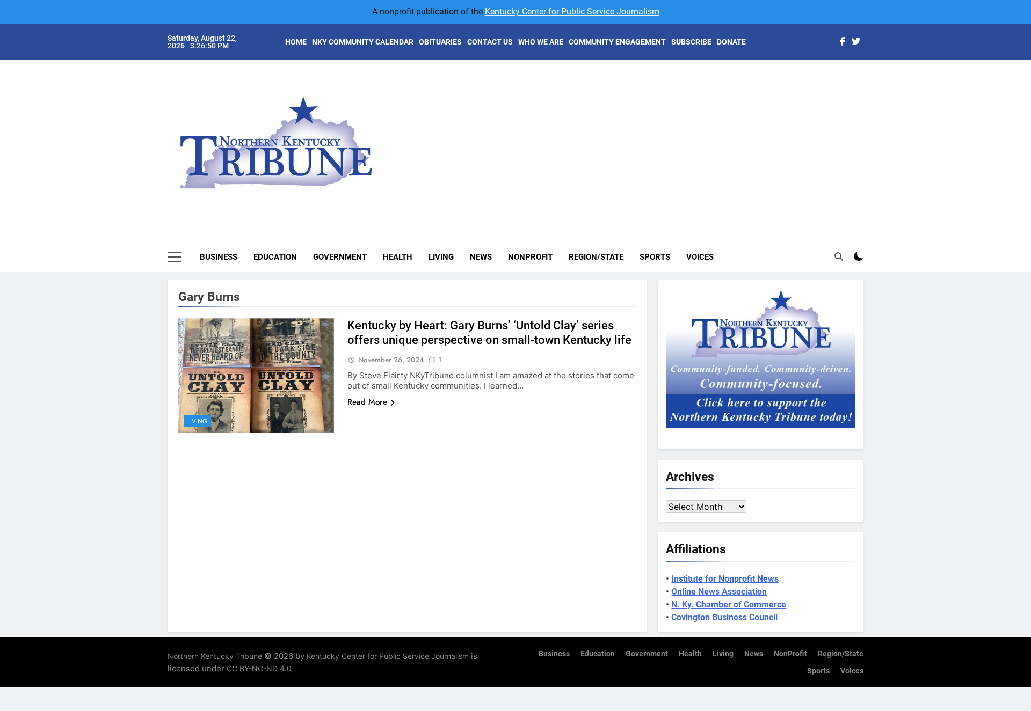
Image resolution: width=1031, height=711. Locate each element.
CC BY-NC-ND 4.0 (259, 668)
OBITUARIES (440, 42)
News (481, 257)
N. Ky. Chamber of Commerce (728, 604)
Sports (655, 257)
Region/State (596, 257)
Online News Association (719, 592)
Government (340, 257)
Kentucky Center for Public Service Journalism (572, 11)
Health (397, 257)
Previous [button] (868, 134)
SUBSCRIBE (691, 42)
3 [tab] (869, 113)
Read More (367, 402)
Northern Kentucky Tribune (215, 656)
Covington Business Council (724, 617)
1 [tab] (869, 81)
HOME (296, 42)
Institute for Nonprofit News (725, 579)
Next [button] (843, 134)
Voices (700, 257)
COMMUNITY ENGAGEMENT (617, 42)
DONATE (731, 42)
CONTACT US (490, 42)
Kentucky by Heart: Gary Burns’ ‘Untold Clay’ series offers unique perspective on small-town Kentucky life (489, 333)
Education (275, 257)
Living (441, 257)
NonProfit (530, 257)
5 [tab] (869, 146)
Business (218, 257)
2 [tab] (869, 97)
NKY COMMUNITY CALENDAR (362, 42)
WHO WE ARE (540, 42)
